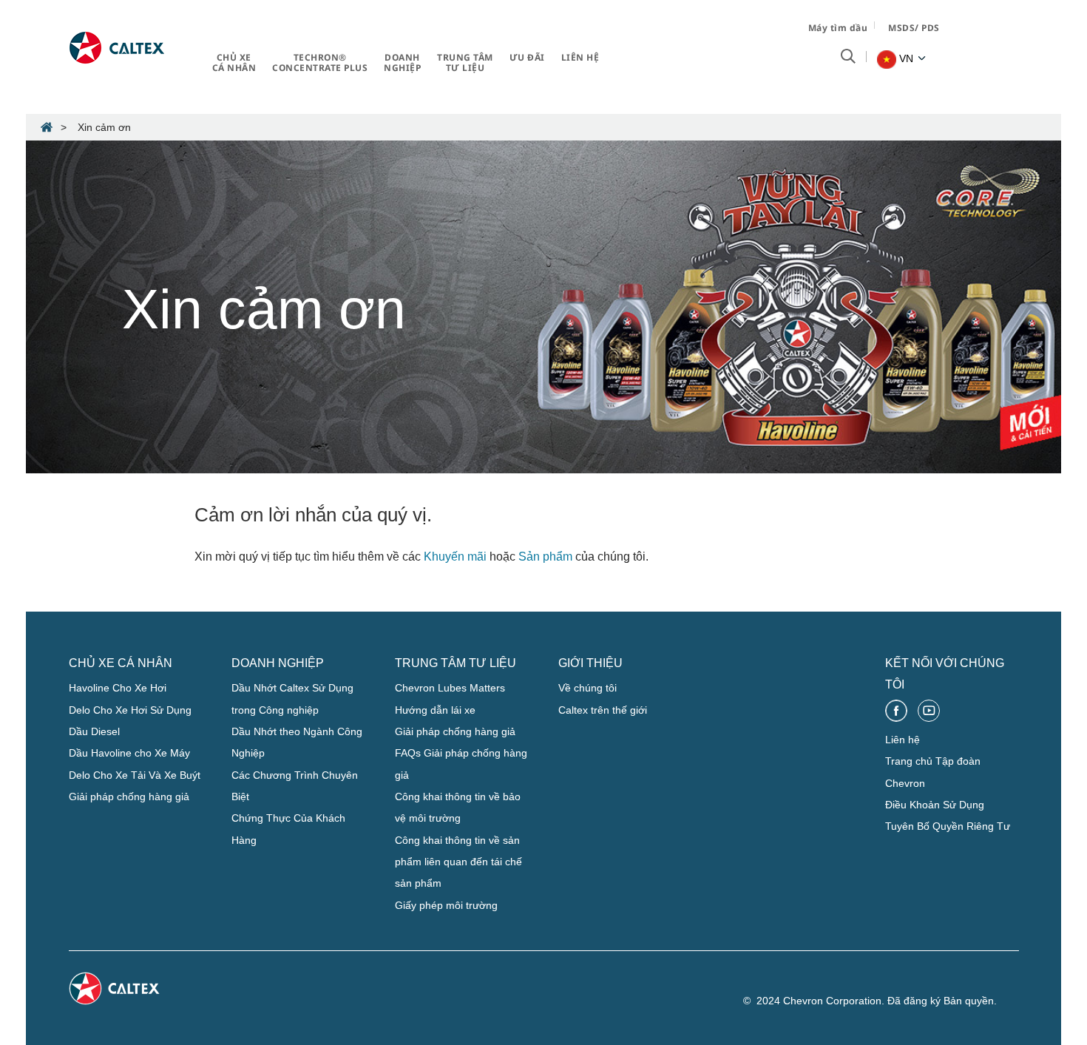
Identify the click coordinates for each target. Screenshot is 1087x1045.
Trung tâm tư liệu (465, 62)
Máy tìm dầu (838, 27)
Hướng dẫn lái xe (435, 710)
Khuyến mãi (455, 556)
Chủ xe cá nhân (234, 62)
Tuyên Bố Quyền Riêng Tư (947, 826)
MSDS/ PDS (914, 27)
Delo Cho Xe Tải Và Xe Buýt (134, 775)
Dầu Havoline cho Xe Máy (129, 753)
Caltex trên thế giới (602, 710)
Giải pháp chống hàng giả (129, 796)
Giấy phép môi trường (446, 905)
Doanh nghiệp (402, 62)
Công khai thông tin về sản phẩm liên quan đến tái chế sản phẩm (458, 862)
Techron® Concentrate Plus (320, 62)
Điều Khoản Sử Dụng (934, 805)
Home (47, 127)
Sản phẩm (545, 556)
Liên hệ (580, 57)
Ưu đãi (527, 57)
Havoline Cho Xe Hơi (117, 688)
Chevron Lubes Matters (450, 688)
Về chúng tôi (587, 688)
